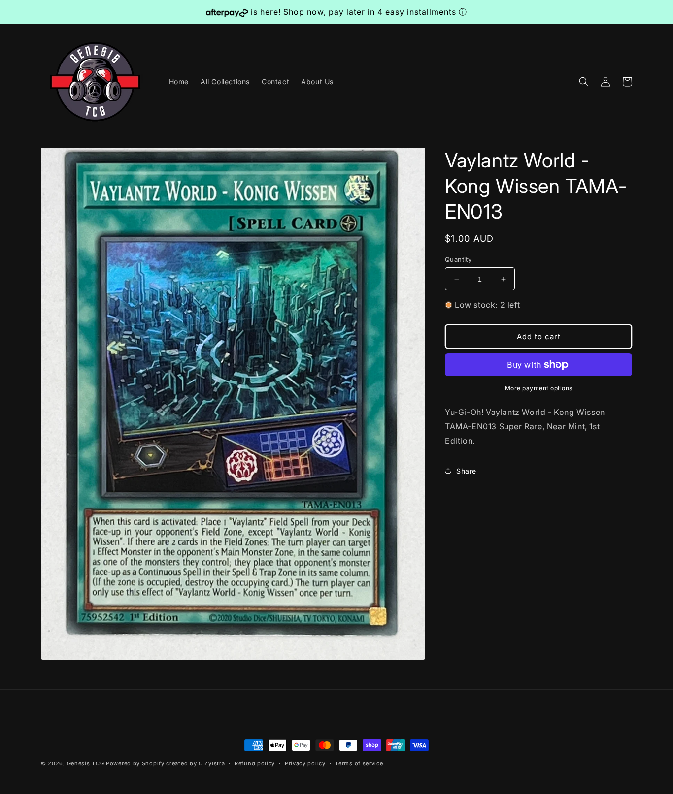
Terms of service (359, 763)
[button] (584, 82)
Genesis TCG (85, 763)
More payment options (538, 388)
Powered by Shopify (135, 763)
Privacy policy (305, 763)
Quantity (458, 259)
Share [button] (466, 471)
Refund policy (255, 763)
